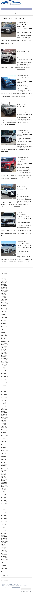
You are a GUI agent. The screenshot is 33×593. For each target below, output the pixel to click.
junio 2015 (3, 473)
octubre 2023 (4, 325)
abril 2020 (3, 388)
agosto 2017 (4, 437)
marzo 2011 (3, 550)
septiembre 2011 (4, 541)
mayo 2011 (3, 547)
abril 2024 (3, 316)
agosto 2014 (4, 488)
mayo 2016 (3, 456)
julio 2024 (3, 311)
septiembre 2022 (4, 344)
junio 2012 (3, 527)
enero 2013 (3, 517)
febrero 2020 (4, 391)
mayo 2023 (3, 332)
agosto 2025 (4, 291)
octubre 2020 (4, 379)
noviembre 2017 (4, 432)
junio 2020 (3, 385)
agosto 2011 (4, 542)
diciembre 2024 (4, 303)
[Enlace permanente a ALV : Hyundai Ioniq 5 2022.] (8, 36)
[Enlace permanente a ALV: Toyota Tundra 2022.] (8, 199)
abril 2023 (3, 334)
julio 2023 (3, 329)
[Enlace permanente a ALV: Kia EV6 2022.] (8, 64)
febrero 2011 (4, 551)
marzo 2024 (4, 317)
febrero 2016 (4, 461)
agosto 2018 (4, 418)
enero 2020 (3, 393)
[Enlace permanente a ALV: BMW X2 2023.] (8, 144)
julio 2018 (3, 420)
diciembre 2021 (4, 358)
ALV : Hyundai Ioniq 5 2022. (22, 25)
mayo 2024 (3, 314)
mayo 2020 (3, 387)
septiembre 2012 (4, 523)
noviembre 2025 (5, 287)
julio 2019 (3, 402)
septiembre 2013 (4, 505)
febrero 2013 (4, 515)
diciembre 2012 (4, 518)
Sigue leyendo (11, 43)
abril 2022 (3, 352)
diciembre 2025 (4, 285)
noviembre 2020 (5, 378)
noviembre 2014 (4, 483)
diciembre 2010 (4, 554)
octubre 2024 (4, 307)
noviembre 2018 (4, 414)
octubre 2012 (4, 521)
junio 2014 (3, 491)
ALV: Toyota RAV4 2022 (21, 106)
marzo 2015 (3, 477)
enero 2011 (3, 553)
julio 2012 (3, 526)
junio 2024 (3, 313)
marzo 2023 (4, 335)
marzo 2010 (4, 568)
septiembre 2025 (4, 290)
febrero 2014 (4, 497)
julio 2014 (3, 489)
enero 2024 (3, 320)
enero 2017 (3, 444)
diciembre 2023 (4, 322)
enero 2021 (3, 375)
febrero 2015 (4, 479)
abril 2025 (3, 297)
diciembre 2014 (4, 482)
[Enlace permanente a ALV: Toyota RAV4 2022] (8, 117)
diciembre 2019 (4, 394)
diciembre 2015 (4, 464)
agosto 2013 (4, 506)
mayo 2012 (3, 529)
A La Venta (19, 22)
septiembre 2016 (4, 450)
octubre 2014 (4, 485)
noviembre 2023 (5, 323)
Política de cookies (16, 587)
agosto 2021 (4, 364)
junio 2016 (3, 455)
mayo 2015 (3, 474)
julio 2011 (3, 544)
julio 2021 (3, 365)
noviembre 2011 (4, 538)
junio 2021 (3, 367)
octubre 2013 (4, 503)
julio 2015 (3, 471)
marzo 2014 (4, 495)
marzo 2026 (4, 281)
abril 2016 (3, 458)
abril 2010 (3, 567)
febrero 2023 (4, 337)
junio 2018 (3, 421)
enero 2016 (3, 462)
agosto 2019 (4, 400)
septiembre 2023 (4, 326)
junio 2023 (3, 331)
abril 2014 (3, 494)
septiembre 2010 (4, 559)
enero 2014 (3, 499)
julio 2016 (3, 453)
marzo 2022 (4, 353)
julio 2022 (3, 347)
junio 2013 (3, 509)
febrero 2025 (4, 300)
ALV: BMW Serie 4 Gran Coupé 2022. (24, 244)
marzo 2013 (3, 514)
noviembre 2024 (5, 305)
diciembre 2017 (4, 430)
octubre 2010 (4, 557)
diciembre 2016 (4, 446)
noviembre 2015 (4, 465)
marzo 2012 (4, 532)
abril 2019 (3, 406)
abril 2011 (3, 548)
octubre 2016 (4, 449)
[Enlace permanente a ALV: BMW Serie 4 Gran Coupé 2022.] (8, 255)
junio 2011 (3, 545)
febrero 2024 (4, 319)
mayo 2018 (3, 423)
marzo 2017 (3, 441)
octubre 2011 (4, 539)
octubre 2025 (4, 288)
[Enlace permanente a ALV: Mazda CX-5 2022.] (8, 89)
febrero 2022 (4, 355)
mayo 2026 (3, 278)
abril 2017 (3, 440)
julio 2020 (3, 384)
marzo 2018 (4, 426)
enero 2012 (3, 535)
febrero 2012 (4, 533)
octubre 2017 (4, 434)
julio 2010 (3, 562)
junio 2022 (3, 349)
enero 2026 (3, 284)
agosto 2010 (4, 561)
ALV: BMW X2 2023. (23, 132)
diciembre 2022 (4, 340)
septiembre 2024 (4, 308)
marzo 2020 (4, 390)
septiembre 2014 (4, 486)
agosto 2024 (4, 310)
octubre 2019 (4, 397)
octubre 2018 (4, 415)
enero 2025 (3, 302)
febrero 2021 (4, 373)
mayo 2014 (3, 492)
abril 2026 (3, 279)
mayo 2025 (3, 296)
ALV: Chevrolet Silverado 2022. (23, 215)
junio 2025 (3, 294)
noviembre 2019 (4, 396)
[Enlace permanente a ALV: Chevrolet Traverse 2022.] (8, 171)
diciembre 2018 (4, 412)
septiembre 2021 (4, 362)
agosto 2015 (4, 470)
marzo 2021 (4, 372)
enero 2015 (3, 480)
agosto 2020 (4, 382)
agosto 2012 (4, 524)
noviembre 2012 (4, 520)
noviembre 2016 (4, 447)
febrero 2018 (4, 427)
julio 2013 (3, 508)
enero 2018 (3, 429)
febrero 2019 (4, 409)
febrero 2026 (4, 282)
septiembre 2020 (5, 381)
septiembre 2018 (4, 417)
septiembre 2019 (4, 399)
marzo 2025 (4, 299)
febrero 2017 (4, 443)
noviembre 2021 (4, 359)
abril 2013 (3, 512)
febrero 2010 (4, 570)
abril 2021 (3, 370)
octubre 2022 (4, 343)
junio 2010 (3, 564)
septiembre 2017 (4, 435)
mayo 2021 (3, 368)
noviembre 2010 (5, 556)
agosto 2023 (4, 328)
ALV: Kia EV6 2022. (23, 52)
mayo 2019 (3, 405)
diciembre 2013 (4, 500)
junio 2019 (3, 403)
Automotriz (25, 22)
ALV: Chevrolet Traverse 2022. (23, 160)
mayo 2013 (3, 511)
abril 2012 (3, 530)
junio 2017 (3, 438)
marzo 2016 (4, 459)
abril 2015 (3, 476)
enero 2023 (3, 338)
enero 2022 (3, 356)
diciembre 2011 (4, 536)
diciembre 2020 (4, 376)
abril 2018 (3, 424)
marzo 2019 (4, 408)
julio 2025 (3, 293)
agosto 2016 (4, 452)
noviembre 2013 (4, 502)
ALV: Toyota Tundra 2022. (22, 188)
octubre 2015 (4, 467)
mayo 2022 (3, 350)
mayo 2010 (3, 565)
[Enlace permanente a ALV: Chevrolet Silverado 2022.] (8, 226)
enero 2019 (3, 411)
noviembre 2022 (5, 341)
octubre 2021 (4, 361)
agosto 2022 (4, 346)
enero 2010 (3, 571)
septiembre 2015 (4, 468)
